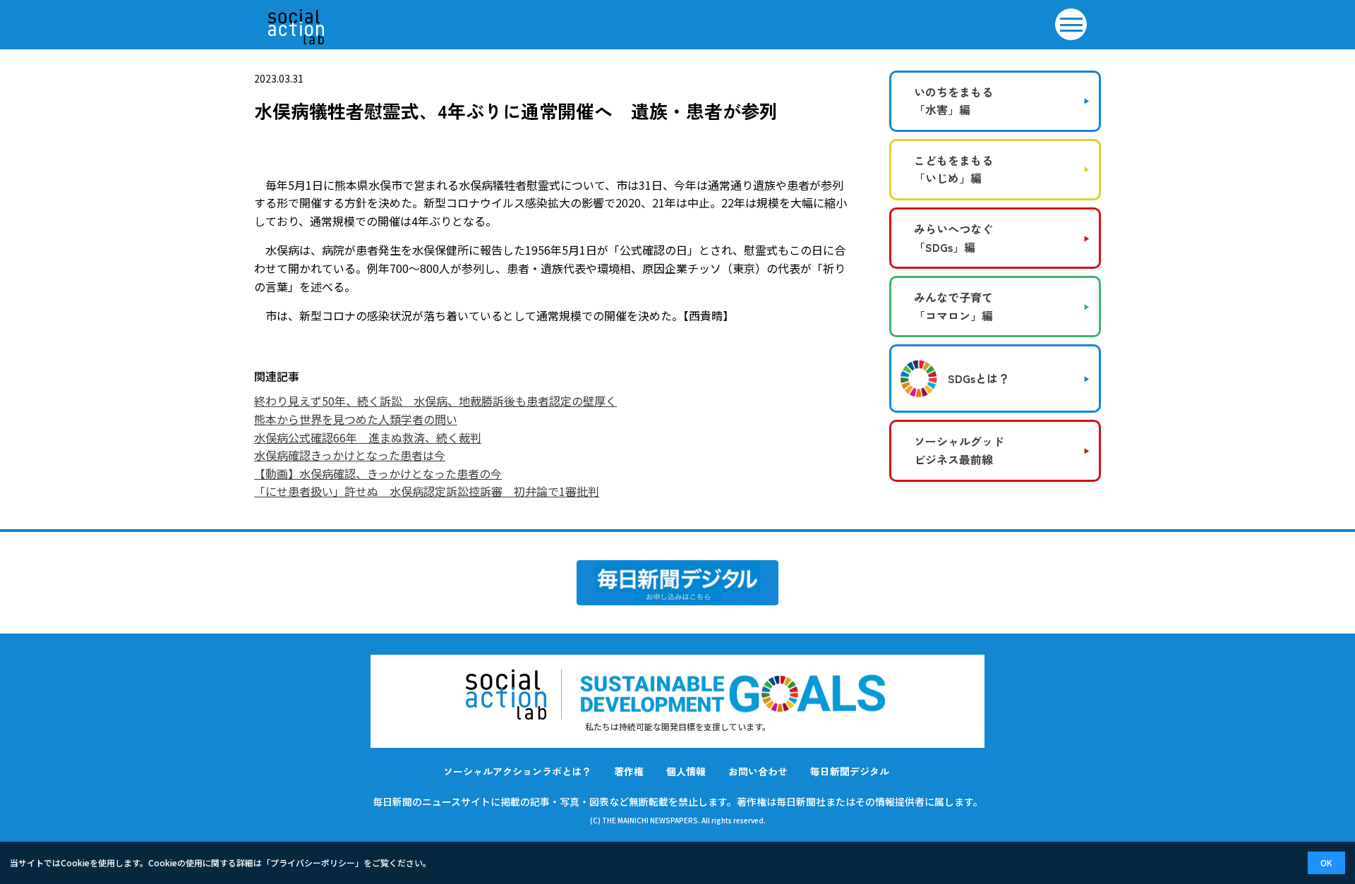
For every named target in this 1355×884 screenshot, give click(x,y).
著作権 (629, 771)
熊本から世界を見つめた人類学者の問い (355, 419)
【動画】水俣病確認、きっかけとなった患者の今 (378, 473)
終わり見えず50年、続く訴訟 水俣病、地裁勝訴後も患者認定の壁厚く (435, 400)
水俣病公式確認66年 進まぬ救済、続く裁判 (367, 437)
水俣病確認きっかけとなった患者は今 (349, 455)
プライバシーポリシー (312, 862)
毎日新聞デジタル (849, 771)
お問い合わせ (758, 771)
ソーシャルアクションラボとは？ (517, 771)
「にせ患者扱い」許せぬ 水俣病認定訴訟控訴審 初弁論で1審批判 (426, 491)
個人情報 (686, 771)
